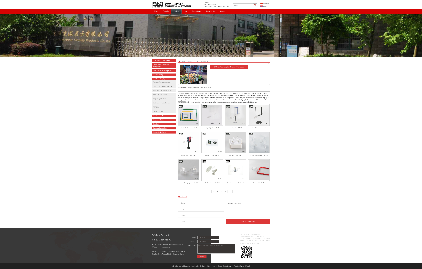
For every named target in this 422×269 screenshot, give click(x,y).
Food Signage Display (160, 94)
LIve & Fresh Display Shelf (161, 60)
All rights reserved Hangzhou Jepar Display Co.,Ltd (188, 266)
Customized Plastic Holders (161, 103)
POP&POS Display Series (161, 79)
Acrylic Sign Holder (159, 99)
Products (176, 11)
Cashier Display (158, 111)
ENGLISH (266, 6)
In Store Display (158, 75)
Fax (183, 221)
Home (156, 11)
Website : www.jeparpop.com (161, 247)
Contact (222, 11)
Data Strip (156, 124)
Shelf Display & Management (162, 71)
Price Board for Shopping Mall (162, 90)
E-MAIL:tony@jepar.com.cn (250, 243)
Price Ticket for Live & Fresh (162, 86)
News (185, 11)
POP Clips (156, 107)
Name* (183, 203)
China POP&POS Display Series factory (219, 266)
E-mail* (183, 215)
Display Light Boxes (159, 132)
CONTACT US (160, 234)
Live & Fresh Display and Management (161, 65)
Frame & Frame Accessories (161, 82)
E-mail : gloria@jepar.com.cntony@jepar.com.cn (167, 244)
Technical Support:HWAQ (242, 266)
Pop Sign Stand (158, 116)
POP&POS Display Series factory (217, 95)
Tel (184, 209)
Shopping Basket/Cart (159, 128)
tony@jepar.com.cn (224, 6)
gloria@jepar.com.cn (211, 6)
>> (234, 191)
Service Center (196, 11)
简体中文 (266, 3)
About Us (166, 11)
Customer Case (210, 11)
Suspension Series (158, 120)
